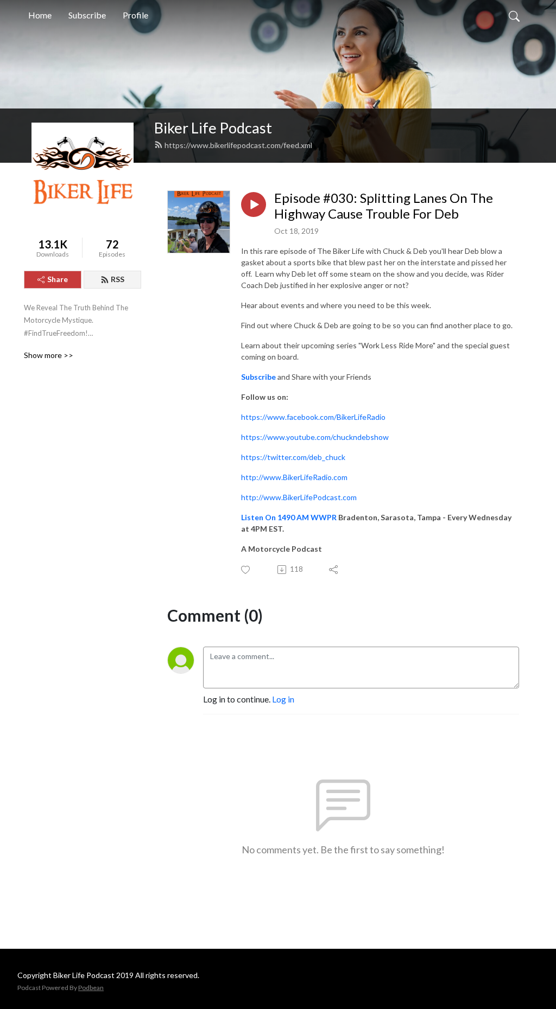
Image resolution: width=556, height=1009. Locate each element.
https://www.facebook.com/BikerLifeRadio (313, 417)
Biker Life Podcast (213, 128)
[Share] (334, 569)
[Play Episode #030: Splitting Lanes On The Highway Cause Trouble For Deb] (253, 204)
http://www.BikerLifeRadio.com (294, 477)
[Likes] (246, 570)
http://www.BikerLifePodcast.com (299, 497)
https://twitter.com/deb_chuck (293, 457)
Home (40, 15)
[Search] (514, 15)
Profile (135, 15)
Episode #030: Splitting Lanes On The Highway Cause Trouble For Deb (383, 205)
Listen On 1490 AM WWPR (289, 517)
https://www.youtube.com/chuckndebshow (315, 437)
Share (57, 279)
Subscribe (87, 15)
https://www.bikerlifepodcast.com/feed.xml (238, 145)
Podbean (91, 988)
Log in (283, 699)
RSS (117, 279)
